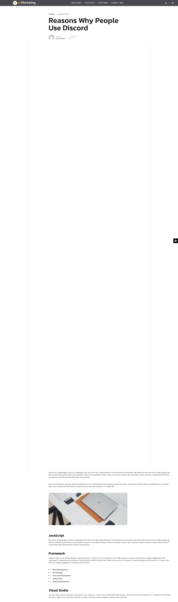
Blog (121, 3)
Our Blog (52, 14)
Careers (115, 3)
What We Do (89, 3)
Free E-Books (76, 3)
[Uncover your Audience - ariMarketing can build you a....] (24, 3)
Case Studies (103, 3)
